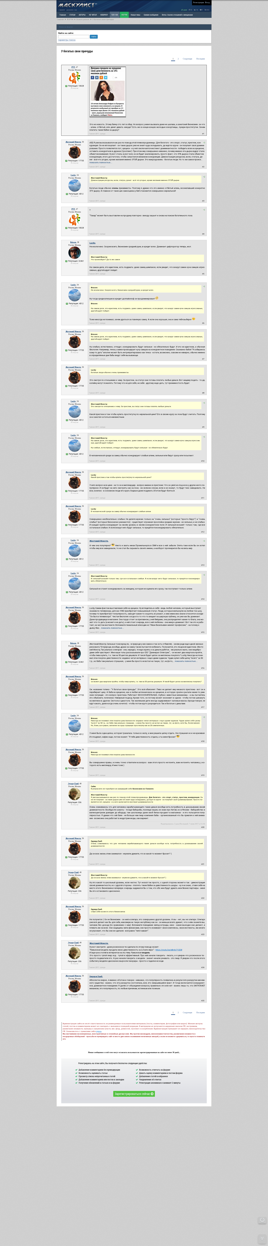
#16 (202, 668)
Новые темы (135, 14)
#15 (202, 632)
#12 (202, 532)
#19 (202, 775)
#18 (202, 741)
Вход (207, 2)
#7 (203, 359)
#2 (203, 167)
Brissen (73, 242)
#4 (203, 234)
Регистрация (198, 2)
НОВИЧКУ (104, 14)
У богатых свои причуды (103, 19)
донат (185, 10)
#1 (203, 134)
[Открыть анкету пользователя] (74, 83)
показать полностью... (100, 162)
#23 (202, 934)
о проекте (62, 10)
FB (191, 10)
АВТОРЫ (82, 14)
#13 (202, 565)
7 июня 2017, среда (97, 134)
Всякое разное (82, 19)
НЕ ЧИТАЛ (93, 14)
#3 (203, 201)
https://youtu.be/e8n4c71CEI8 (169, 950)
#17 (202, 707)
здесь (99, 1031)
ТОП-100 (114, 14)
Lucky (73, 175)
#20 (202, 827)
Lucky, (92, 243)
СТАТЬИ (72, 14)
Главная (60, 19)
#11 (202, 498)
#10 (202, 461)
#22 (202, 898)
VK (197, 10)
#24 (202, 967)
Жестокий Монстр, (99, 541)
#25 (202, 1001)
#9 (203, 427)
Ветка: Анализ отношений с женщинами (177, 14)
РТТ (73, 67)
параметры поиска (66, 40)
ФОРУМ (124, 14)
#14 (202, 599)
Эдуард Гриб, (96, 976)
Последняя (200, 59)
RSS (207, 10)
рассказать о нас (72, 10)
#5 (203, 274)
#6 (203, 323)
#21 (202, 864)
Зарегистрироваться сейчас (133, 1094)
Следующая (187, 59)
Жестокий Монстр (73, 142)
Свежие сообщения (151, 14)
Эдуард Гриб (73, 784)
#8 (203, 393)
